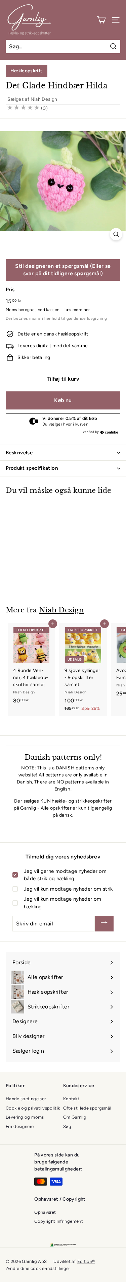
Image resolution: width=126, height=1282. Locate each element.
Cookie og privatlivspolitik (33, 1108)
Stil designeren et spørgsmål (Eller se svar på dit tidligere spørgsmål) (63, 270)
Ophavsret (45, 1212)
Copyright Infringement (58, 1221)
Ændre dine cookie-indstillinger (38, 1268)
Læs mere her (77, 309)
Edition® (86, 1261)
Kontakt (71, 1098)
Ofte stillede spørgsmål (87, 1108)
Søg (67, 1126)
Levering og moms (25, 1117)
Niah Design (44, 99)
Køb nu (63, 400)
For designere (20, 1126)
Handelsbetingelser (26, 1098)
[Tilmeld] (104, 923)
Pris (10, 290)
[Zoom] (116, 234)
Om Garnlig (75, 1117)
